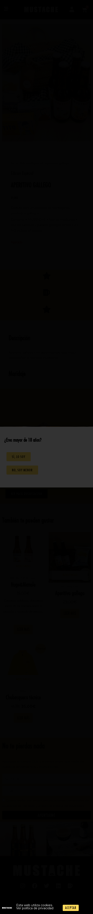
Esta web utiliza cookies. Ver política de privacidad (34, 906)
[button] (71, 908)
